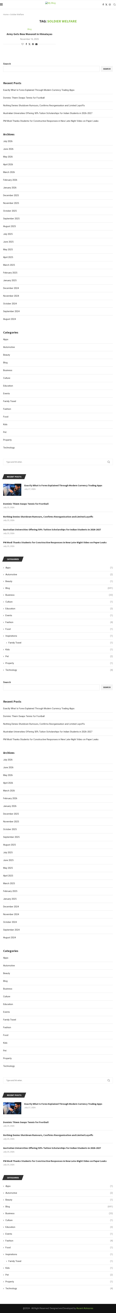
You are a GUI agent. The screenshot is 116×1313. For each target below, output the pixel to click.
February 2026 (10, 798)
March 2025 (9, 883)
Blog (5, 981)
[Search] (114, 4)
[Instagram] (110, 4)
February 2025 (10, 891)
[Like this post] (22, 44)
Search (7, 682)
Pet (4, 1050)
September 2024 (11, 929)
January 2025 (9, 899)
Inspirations (59, 1254)
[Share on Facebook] (26, 44)
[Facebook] (103, 4)
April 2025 (8, 875)
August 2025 (9, 844)
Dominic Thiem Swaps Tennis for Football (24, 716)
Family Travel (9, 1019)
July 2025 (8, 852)
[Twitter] (106, 4)
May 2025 (8, 868)
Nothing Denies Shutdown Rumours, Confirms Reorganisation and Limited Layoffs (44, 724)
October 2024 (10, 922)
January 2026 (9, 806)
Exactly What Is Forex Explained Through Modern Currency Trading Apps (38, 708)
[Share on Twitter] (29, 44)
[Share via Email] (36, 44)
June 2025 (8, 860)
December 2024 (11, 906)
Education (8, 1004)
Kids (5, 1043)
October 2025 (10, 829)
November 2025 (11, 821)
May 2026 (8, 775)
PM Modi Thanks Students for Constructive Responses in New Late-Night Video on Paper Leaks (50, 739)
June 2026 (8, 767)
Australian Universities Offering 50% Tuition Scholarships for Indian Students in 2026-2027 (47, 731)
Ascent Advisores (84, 1308)
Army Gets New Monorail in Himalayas (29, 34)
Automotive (9, 965)
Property (7, 1058)
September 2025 (11, 837)
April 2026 (8, 783)
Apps (5, 957)
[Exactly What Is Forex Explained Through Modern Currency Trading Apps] (12, 1108)
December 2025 (11, 813)
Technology (9, 1066)
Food (5, 1035)
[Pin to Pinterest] (33, 44)
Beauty (6, 973)
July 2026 (8, 759)
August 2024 (9, 937)
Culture (6, 996)
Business (7, 988)
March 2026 (9, 790)
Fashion (7, 1027)
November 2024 (11, 914)
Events (6, 1012)
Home (5, 14)
